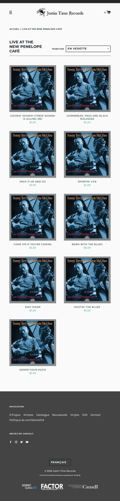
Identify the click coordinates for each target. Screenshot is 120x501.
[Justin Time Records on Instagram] (16, 441)
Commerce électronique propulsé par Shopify (60, 475)
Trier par (58, 49)
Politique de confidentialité (26, 420)
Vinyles (74, 415)
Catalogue (42, 415)
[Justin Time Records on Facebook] (10, 441)
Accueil (14, 29)
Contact (95, 415)
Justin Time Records (64, 471)
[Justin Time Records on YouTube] (27, 441)
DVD (85, 415)
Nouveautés (59, 415)
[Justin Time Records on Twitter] (21, 441)
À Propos (14, 415)
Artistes (28, 415)
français (58, 462)
